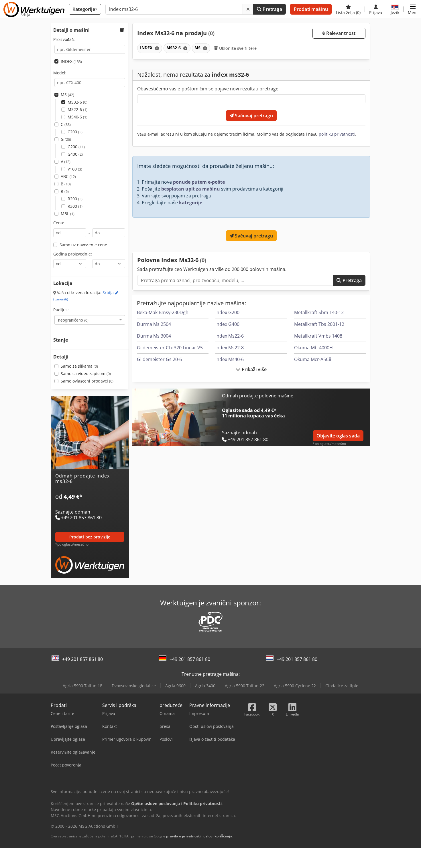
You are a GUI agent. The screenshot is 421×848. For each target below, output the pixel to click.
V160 (75, 169)
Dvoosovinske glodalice (134, 685)
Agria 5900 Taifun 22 (244, 685)
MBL (67, 213)
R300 (75, 206)
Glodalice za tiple (341, 685)
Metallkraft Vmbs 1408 (318, 336)
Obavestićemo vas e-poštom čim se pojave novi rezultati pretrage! (208, 89)
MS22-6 (77, 109)
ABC (68, 176)
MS (67, 94)
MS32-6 (77, 102)
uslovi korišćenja (217, 836)
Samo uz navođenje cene (83, 244)
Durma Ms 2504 (154, 324)
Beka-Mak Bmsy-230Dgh (162, 312)
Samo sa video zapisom (86, 373)
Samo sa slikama (79, 366)
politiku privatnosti (337, 134)
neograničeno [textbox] (73, 320)
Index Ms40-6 (229, 359)
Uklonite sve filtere (237, 48)
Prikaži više (254, 369)
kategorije (190, 202)
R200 (75, 198)
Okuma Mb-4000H (313, 347)
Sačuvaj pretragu (253, 115)
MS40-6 (77, 117)
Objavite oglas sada (338, 436)
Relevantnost (340, 33)
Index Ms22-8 (229, 347)
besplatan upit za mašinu (190, 189)
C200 (75, 131)
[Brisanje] (248, 9)
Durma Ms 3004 (154, 336)
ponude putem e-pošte (199, 182)
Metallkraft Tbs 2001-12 (319, 324)
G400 (75, 154)
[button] (413, 9)
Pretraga (271, 9)
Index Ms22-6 (229, 336)
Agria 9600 (175, 685)
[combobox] (89, 320)
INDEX (71, 61)
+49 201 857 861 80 (82, 659)
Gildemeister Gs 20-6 (159, 359)
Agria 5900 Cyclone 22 (295, 685)
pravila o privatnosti (183, 836)
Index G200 (227, 312)
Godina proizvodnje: (72, 254)
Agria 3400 (205, 685)
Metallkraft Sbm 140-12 (319, 312)
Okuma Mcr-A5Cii (312, 359)
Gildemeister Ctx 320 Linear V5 (170, 347)
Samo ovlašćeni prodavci (87, 381)
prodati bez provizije (90, 537)
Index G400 (227, 324)
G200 (76, 146)
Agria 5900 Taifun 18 (82, 685)
